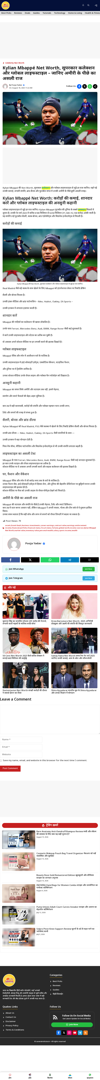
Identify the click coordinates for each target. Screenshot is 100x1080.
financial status (34, 528)
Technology (59, 13)
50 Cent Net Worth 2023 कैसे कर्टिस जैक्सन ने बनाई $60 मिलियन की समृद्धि (23, 657)
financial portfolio (19, 528)
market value (19, 530)
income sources (76, 528)
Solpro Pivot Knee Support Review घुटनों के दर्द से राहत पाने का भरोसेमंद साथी (65, 930)
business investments (31, 525)
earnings (71, 525)
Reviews (18, 13)
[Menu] (96, 5)
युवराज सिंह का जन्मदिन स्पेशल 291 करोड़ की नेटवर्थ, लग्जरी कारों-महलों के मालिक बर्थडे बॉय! (25, 622)
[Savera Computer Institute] (5, 5)
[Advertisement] (50, 40)
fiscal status (46, 528)
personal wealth (46, 530)
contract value (61, 525)
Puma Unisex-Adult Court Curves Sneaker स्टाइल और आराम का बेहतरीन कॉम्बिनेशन (66, 908)
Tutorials (47, 13)
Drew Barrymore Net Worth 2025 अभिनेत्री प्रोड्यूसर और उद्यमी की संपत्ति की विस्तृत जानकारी (72, 622)
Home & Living (75, 13)
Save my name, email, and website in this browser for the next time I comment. (45, 760)
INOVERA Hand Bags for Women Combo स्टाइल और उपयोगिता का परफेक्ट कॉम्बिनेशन (67, 886)
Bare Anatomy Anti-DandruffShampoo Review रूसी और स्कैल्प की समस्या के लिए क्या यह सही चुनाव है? (66, 833)
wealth (74, 530)
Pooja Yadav (17, 85)
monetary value (32, 530)
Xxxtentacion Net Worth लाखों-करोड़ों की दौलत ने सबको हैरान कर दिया (25, 691)
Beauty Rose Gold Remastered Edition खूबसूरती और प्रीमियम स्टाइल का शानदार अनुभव (65, 876)
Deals (27, 13)
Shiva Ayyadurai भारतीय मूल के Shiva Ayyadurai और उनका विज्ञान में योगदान (73, 691)
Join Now (88, 569)
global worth (64, 528)
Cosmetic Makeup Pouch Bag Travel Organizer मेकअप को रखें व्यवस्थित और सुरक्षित (66, 854)
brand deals (16, 525)
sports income (65, 530)
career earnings (47, 525)
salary (56, 530)
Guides (36, 13)
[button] (88, 5)
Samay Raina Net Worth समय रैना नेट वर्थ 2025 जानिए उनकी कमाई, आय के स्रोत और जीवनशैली (73, 657)
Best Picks (6, 13)
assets (8, 525)
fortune (55, 528)
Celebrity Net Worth (14, 63)
